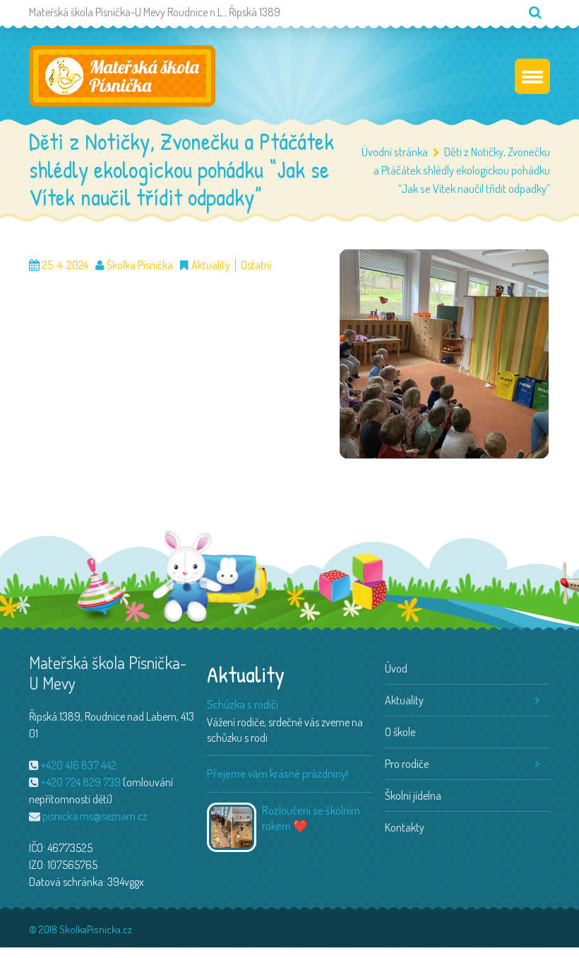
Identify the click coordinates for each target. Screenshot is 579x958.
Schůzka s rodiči (242, 704)
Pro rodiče (407, 764)
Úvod (396, 668)
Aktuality (210, 265)
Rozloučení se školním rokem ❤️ (311, 818)
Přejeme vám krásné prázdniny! (277, 773)
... (273, 738)
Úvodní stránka (395, 151)
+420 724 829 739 (81, 782)
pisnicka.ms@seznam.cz (94, 816)
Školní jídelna (413, 795)
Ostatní (256, 265)
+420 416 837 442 (79, 765)
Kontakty (404, 827)
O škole (400, 732)
